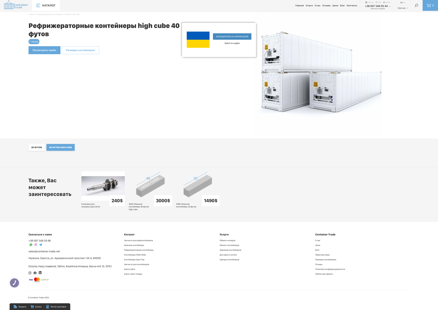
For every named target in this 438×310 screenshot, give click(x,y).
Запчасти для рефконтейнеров (138, 240)
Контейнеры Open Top (134, 259)
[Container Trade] (16, 5)
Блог (342, 5)
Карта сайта (129, 269)
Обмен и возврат (228, 240)
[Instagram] (30, 274)
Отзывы (326, 5)
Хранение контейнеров (230, 250)
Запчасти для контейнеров (136, 264)
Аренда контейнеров (229, 259)
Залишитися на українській (232, 36)
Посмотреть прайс (44, 50)
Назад (34, 41)
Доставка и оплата (228, 255)
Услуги (309, 5)
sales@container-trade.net (44, 251)
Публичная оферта (324, 274)
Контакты (352, 5)
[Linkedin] (40, 274)
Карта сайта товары (133, 274)
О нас (318, 5)
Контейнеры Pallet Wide (135, 255)
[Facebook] (35, 274)
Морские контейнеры (134, 245)
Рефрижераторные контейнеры (50, 14)
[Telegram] (40, 245)
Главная (299, 5)
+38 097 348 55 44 (376, 6)
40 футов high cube (60, 147)
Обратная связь (322, 255)
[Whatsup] (31, 245)
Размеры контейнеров (80, 50)
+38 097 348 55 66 (40, 240)
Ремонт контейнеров (229, 245)
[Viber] (35, 245)
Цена (317, 245)
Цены (335, 5)
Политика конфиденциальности (330, 269)
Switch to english (232, 43)
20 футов (36, 147)
